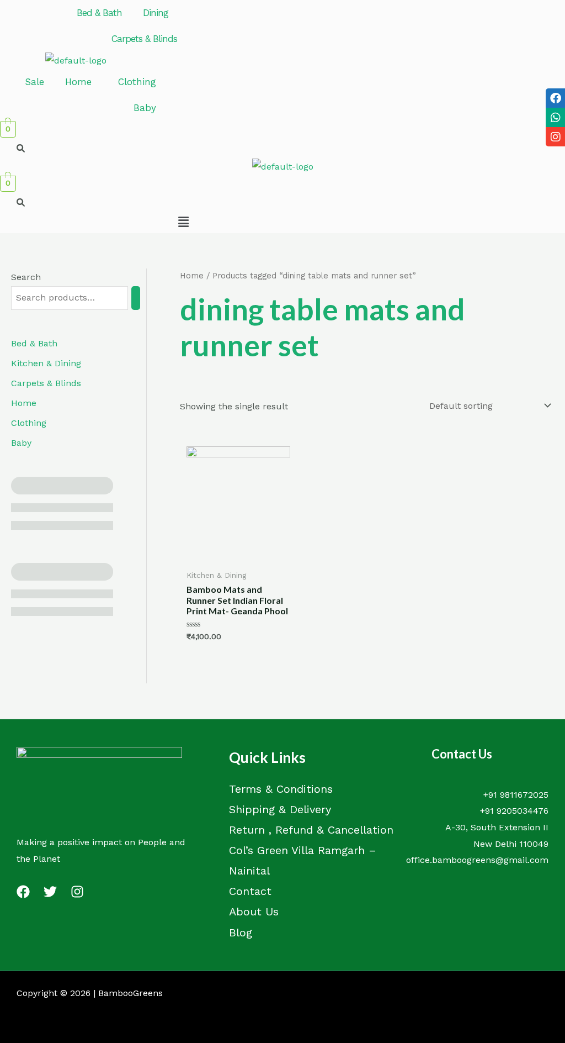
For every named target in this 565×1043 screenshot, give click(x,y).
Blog (240, 932)
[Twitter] (50, 891)
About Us (254, 911)
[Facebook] (23, 891)
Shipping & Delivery (280, 809)
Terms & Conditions (281, 789)
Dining (155, 12)
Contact (250, 891)
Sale (34, 81)
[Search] (135, 298)
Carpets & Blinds (144, 38)
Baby (145, 107)
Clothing (137, 81)
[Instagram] (77, 891)
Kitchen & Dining (46, 363)
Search (26, 277)
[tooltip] (555, 98)
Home (78, 81)
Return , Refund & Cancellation (311, 829)
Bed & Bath (99, 12)
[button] (102, 13)
